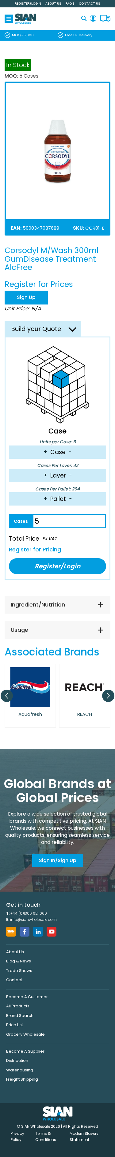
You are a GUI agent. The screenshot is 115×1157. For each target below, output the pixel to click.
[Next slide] (108, 696)
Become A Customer (27, 997)
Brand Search (19, 1015)
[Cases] (21, 521)
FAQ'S (70, 3)
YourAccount (93, 18)
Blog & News (18, 961)
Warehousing (19, 1070)
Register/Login (28, 3)
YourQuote (105, 18)
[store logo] (25, 19)
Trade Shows (19, 971)
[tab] (57, 605)
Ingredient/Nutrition (38, 604)
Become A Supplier (25, 1051)
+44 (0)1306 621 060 (28, 913)
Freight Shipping (22, 1079)
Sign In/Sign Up (57, 860)
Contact (14, 980)
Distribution (17, 1060)
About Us (53, 3)
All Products (17, 1006)
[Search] (84, 18)
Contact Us (89, 3)
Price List (14, 1025)
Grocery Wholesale (25, 1034)
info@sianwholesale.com (33, 919)
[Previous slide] (7, 696)
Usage (19, 630)
